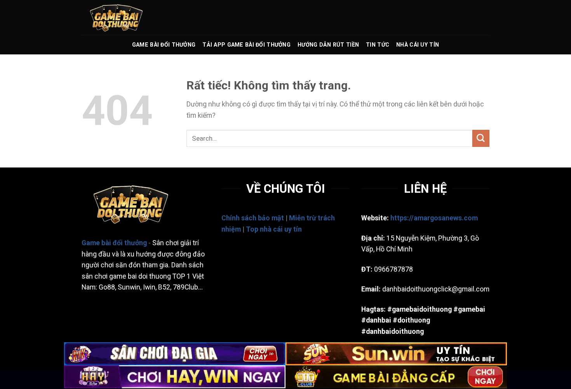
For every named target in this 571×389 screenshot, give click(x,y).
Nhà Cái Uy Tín (417, 45)
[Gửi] (480, 138)
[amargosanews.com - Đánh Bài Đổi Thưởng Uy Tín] (120, 17)
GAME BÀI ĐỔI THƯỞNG (163, 45)
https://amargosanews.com (434, 218)
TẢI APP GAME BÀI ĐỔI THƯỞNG (246, 45)
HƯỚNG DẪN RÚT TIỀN (328, 45)
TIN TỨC (377, 45)
